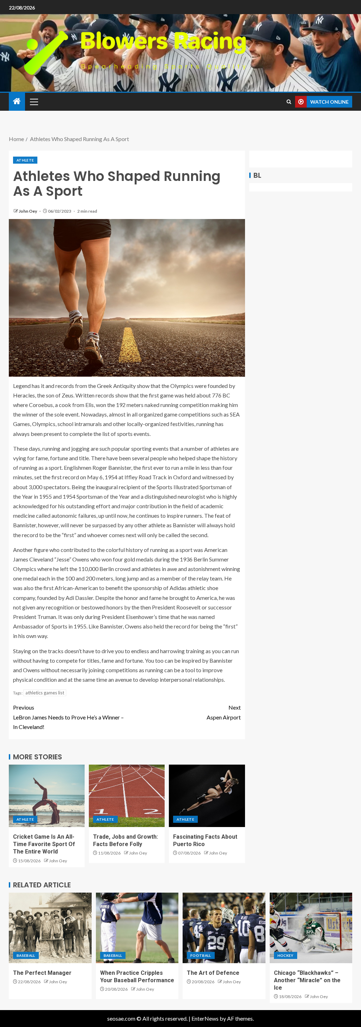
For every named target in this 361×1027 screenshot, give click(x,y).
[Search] (288, 102)
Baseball (26, 955)
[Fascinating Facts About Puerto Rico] (207, 796)
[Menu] (33, 101)
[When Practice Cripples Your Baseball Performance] (137, 928)
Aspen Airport (224, 712)
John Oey (28, 211)
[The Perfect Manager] (50, 928)
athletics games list (44, 692)
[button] (33, 101)
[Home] (17, 101)
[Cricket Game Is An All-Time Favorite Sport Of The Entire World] (47, 796)
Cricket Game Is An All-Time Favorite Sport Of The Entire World (44, 844)
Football (200, 955)
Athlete (25, 160)
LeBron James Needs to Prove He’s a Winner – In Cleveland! (68, 717)
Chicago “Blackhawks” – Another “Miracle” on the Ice (307, 980)
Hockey (285, 955)
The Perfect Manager (42, 973)
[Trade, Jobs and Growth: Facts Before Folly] (127, 796)
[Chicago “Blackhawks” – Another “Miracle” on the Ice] (311, 928)
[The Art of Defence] (224, 928)
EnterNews (205, 1018)
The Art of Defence (213, 973)
